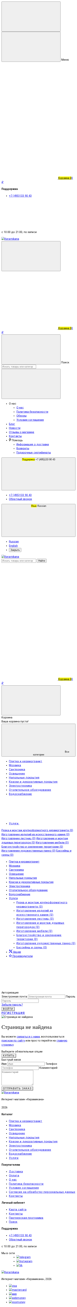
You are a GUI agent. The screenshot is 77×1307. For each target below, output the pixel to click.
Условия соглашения (30, 420)
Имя (4, 1064)
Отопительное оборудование (28, 890)
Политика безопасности (32, 411)
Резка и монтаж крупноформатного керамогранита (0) (37, 830)
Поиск (13, 1221)
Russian (38, 506)
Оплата (14, 1175)
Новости (14, 428)
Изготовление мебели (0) (52, 842)
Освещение (16, 874)
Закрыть (15, 550)
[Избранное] (29, 649)
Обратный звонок (20, 499)
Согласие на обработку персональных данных (42, 1192)
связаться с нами (28, 1036)
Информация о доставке (32, 444)
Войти (8, 1009)
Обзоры (21, 415)
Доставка (16, 1171)
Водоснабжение (19, 894)
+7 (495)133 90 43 (38, 459)
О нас (20, 407)
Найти (41, 560)
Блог (12, 424)
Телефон (51, 1064)
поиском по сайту (13, 1040)
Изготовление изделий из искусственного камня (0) (35, 834)
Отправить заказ (17, 1088)
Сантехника (16, 869)
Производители (22, 956)
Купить (9, 1055)
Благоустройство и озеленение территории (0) (32, 846)
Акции (16, 952)
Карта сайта (18, 1209)
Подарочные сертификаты (33, 452)
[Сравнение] (29, 620)
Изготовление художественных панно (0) (28, 850)
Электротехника (19, 886)
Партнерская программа (26, 1218)
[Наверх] (29, 988)
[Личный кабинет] (29, 298)
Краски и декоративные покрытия (31, 882)
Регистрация (13, 1013)
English (13, 545)
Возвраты (22, 448)
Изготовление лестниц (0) (18, 838)
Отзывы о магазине (21, 432)
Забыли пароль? (12, 1004)
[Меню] (31, 17)
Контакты (15, 436)
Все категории (51, 753)
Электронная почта (14, 996)
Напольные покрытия (23, 878)
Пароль (71, 996)
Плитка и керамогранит (24, 861)
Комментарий (48, 1067)
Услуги (13, 898)
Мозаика (14, 865)
